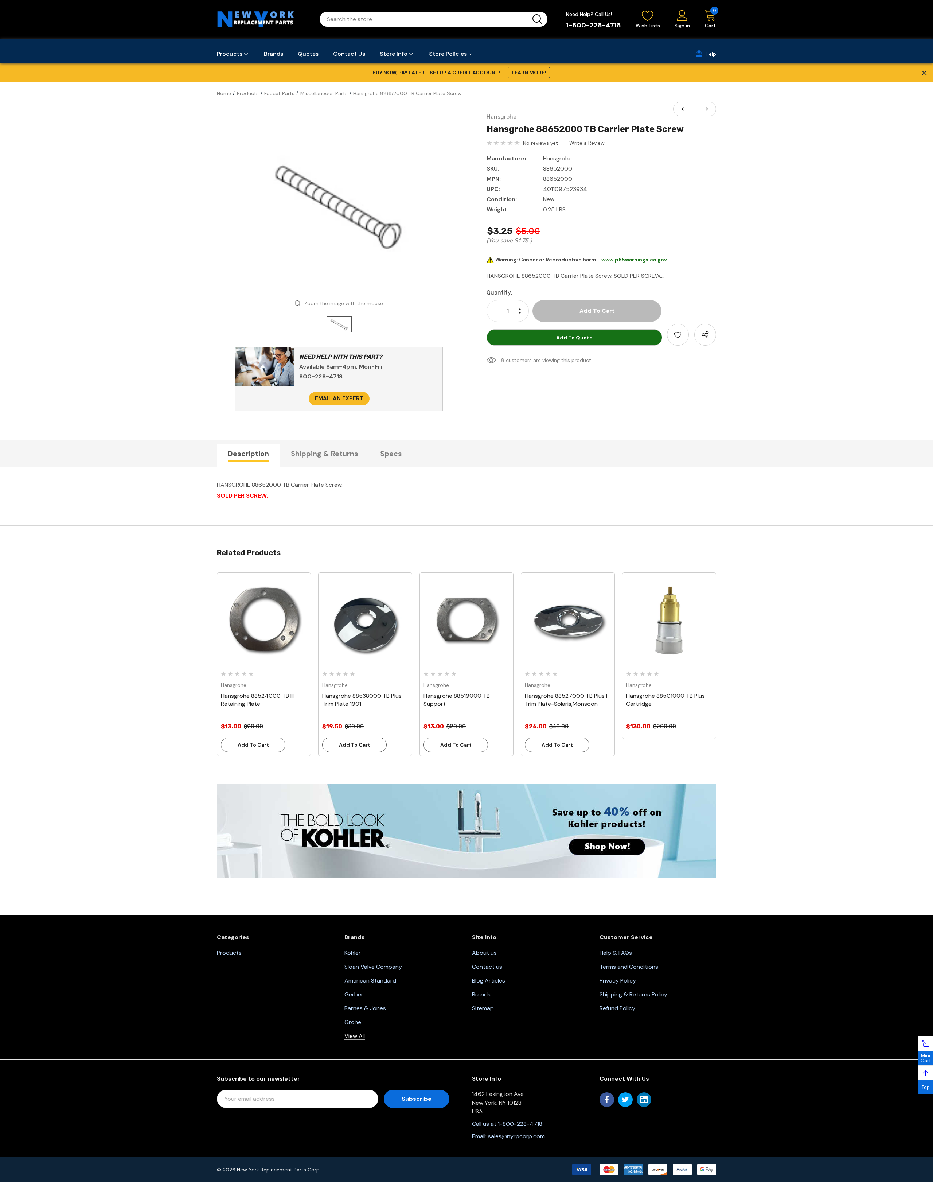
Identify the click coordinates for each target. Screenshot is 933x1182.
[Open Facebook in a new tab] (607, 1099)
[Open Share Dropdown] (705, 335)
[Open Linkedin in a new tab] (644, 1099)
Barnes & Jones (365, 1008)
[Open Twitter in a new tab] (625, 1099)
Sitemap (483, 1008)
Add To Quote (574, 337)
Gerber (353, 994)
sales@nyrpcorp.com (516, 1136)
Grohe (352, 1022)
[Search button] (537, 19)
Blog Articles (488, 980)
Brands (481, 994)
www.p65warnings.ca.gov (634, 259)
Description (248, 453)
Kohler (352, 953)
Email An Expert (339, 398)
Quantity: (499, 292)
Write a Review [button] (587, 143)
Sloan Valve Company (373, 967)
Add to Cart (253, 745)
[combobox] (425, 19)
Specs (391, 453)
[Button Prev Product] (688, 109)
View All (354, 1036)
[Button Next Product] (701, 109)
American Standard (370, 980)
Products (229, 953)
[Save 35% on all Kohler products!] (466, 830)
